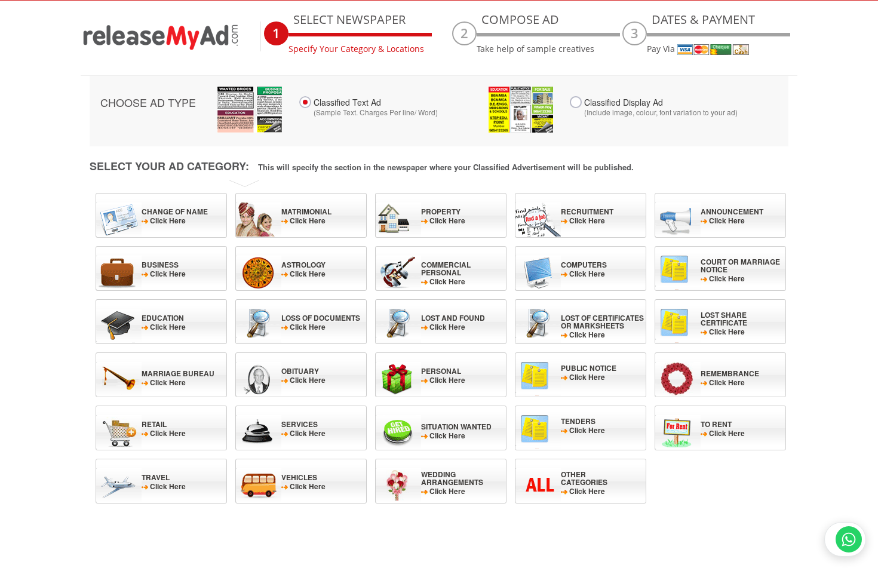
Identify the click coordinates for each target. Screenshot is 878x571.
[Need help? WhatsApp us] (845, 539)
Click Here (175, 216)
